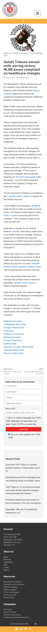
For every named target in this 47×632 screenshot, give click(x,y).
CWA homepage (10, 589)
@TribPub (35, 205)
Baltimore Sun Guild (13, 321)
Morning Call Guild (12, 337)
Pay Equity (8, 609)
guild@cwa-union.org (12, 542)
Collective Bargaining (12, 614)
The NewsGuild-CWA (20, 623)
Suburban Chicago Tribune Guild (18, 346)
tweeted (15, 231)
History (6, 570)
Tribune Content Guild (13, 353)
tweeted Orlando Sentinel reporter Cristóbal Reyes (22, 265)
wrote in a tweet (11, 215)
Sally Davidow (23, 77)
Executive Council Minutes (14, 584)
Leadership (8, 562)
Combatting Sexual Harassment (16, 617)
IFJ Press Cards (10, 595)
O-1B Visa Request (11, 592)
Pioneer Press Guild (13, 340)
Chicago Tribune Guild (14, 327)
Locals (6, 567)
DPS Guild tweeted (28, 176)
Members (7, 559)
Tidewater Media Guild (14, 349)
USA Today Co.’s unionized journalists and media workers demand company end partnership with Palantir (23, 490)
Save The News (10, 612)
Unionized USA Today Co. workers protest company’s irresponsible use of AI (23, 467)
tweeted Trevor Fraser (24, 282)
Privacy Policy (9, 597)
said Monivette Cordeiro (19, 196)
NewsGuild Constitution (13, 581)
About (6, 556)
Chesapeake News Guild (15, 324)
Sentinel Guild (10, 343)
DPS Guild (8, 330)
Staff (5, 564)
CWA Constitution (10, 587)
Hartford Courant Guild (14, 333)
